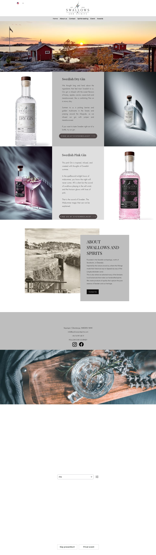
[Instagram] (75, 344)
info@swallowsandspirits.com (78, 332)
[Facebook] (81, 344)
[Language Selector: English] (20, 3)
